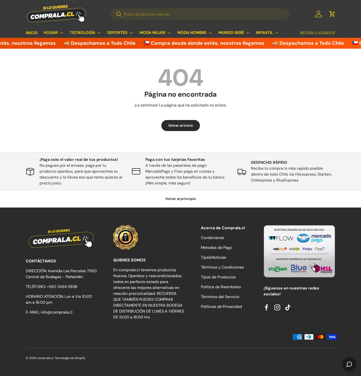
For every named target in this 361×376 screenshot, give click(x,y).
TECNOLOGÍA (82, 32)
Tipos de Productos (218, 277)
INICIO (32, 32)
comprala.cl (45, 358)
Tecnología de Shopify (70, 358)
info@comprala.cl (56, 312)
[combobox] (200, 14)
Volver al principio (180, 198)
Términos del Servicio (220, 296)
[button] (332, 14)
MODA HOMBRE (192, 32)
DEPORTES (117, 32)
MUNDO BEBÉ (231, 32)
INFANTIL (264, 32)
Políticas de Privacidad (221, 306)
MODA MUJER (152, 32)
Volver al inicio (180, 125)
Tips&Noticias (213, 257)
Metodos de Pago (216, 247)
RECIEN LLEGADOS (317, 32)
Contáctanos (212, 237)
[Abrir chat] (349, 364)
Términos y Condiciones (222, 267)
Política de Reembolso (221, 286)
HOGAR (51, 32)
